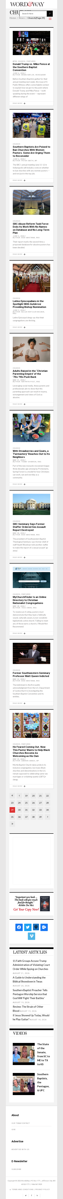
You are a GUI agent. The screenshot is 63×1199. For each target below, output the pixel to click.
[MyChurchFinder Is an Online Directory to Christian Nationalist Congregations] (31, 577)
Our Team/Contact (21, 1123)
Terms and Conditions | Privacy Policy (31, 1189)
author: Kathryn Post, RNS (26, 382)
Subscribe (16, 1169)
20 (33, 795)
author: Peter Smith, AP (25, 161)
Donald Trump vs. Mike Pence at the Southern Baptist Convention (31, 67)
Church (21, 61)
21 (40, 795)
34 (47, 810)
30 (19, 810)
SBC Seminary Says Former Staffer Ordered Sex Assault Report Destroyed (29, 527)
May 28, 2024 (18, 606)
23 (12, 802)
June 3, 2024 (18, 310)
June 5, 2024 (18, 236)
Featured (31, 61)
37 (26, 817)
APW (15, 61)
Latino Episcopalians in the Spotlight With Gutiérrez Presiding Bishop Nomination (29, 304)
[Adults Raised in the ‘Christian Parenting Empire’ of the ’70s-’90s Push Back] (31, 349)
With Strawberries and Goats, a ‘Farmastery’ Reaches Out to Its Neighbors (31, 453)
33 (40, 810)
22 (47, 795)
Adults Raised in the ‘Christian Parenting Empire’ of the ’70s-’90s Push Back (30, 373)
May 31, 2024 (18, 380)
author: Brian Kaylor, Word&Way (29, 75)
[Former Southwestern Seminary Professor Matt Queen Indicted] (31, 653)
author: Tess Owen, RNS (25, 608)
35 (12, 817)
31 (26, 810)
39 (40, 817)
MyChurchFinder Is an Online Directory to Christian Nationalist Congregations (29, 600)
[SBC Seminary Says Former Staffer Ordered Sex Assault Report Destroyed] (31, 504)
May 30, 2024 (18, 533)
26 (33, 802)
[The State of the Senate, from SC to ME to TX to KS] (24, 1064)
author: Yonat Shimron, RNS (27, 462)
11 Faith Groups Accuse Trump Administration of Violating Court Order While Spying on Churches (31, 964)
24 (19, 802)
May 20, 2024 (18, 759)
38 (33, 817)
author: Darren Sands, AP (26, 761)
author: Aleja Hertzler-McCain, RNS (29, 312)
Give (14, 1130)
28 (47, 802)
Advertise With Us (20, 1149)
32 (33, 810)
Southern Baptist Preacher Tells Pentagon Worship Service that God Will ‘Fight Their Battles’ (30, 994)
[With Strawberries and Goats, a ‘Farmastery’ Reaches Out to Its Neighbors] (31, 428)
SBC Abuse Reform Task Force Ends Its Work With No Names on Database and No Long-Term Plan (31, 228)
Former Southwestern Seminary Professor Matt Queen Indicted (31, 674)
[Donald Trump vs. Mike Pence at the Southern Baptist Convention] (31, 43)
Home (13, 18)
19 (26, 795)
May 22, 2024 (18, 679)
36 (19, 817)
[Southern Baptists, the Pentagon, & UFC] (24, 1094)
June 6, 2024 (18, 73)
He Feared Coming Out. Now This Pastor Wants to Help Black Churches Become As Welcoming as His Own (31, 751)
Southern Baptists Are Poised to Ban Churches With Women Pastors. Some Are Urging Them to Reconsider (31, 151)
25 (26, 802)
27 (40, 802)
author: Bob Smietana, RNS (26, 238)
